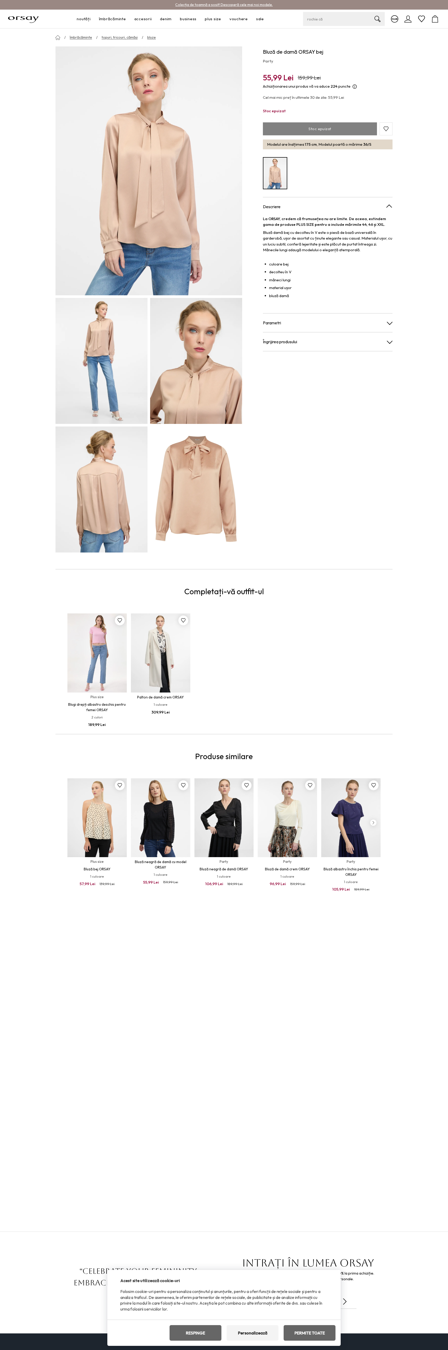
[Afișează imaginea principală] (148, 170)
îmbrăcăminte (81, 37)
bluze (151, 37)
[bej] (275, 173)
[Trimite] (345, 1301)
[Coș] (435, 19)
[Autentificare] (408, 19)
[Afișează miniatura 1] (101, 361)
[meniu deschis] (92, 19)
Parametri (272, 322)
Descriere (272, 206)
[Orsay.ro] (23, 19)
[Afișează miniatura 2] (196, 361)
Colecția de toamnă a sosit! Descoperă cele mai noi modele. (224, 4)
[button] (386, 128)
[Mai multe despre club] (394, 19)
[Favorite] (421, 19)
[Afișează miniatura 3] (101, 489)
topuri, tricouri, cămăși (120, 37)
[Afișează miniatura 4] (196, 489)
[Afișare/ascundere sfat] (355, 87)
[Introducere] (57, 37)
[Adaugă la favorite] (120, 620)
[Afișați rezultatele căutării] (377, 19)
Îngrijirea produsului (280, 341)
